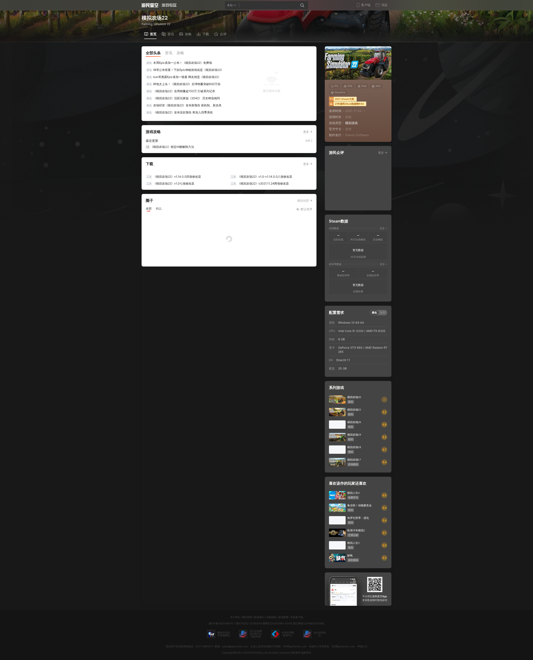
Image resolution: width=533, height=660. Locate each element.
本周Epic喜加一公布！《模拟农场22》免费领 (182, 62)
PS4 (363, 86)
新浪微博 (283, 617)
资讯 (149, 62)
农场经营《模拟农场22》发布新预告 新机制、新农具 (187, 105)
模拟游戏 (351, 123)
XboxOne (340, 92)
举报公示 (362, 646)
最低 (374, 312)
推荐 (382, 312)
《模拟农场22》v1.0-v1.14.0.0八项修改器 (261, 176)
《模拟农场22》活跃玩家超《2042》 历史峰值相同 (186, 98)
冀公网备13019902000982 (308, 623)
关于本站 (235, 617)
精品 (159, 208)
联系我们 (259, 617)
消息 (384, 5)
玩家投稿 (271, 617)
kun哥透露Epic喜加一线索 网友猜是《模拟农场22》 (187, 77)
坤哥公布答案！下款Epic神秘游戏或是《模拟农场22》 (188, 70)
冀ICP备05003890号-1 (222, 623)
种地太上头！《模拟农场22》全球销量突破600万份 (186, 84)
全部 (307, 140)
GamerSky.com (259, 652)
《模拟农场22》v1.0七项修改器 (170, 183)
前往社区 (303, 200)
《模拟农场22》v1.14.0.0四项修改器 (174, 176)
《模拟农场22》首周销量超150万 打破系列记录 (184, 91)
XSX (378, 86)
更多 (306, 131)
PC (336, 86)
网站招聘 (247, 617)
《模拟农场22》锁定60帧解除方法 (172, 146)
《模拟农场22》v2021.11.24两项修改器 (260, 183)
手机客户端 (296, 617)
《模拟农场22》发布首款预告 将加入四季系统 (183, 112)
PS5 (349, 86)
